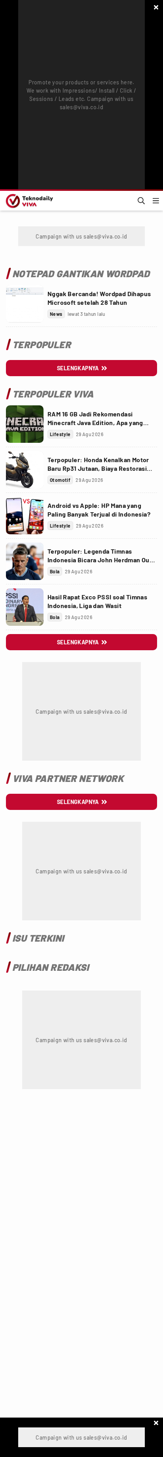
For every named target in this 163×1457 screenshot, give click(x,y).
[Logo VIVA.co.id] (28, 201)
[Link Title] (25, 304)
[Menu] (156, 201)
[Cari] (141, 201)
